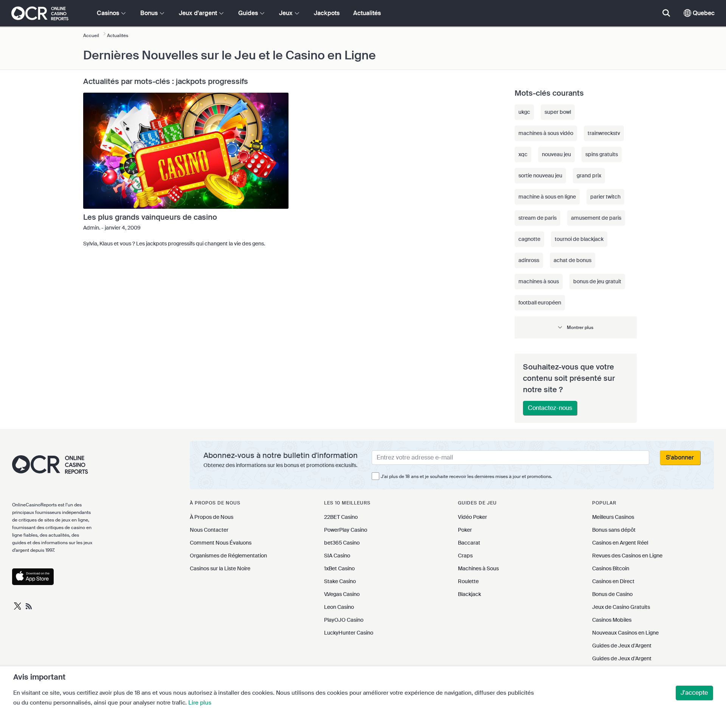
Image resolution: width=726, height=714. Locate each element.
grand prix (589, 175)
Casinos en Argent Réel (620, 542)
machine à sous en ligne (547, 196)
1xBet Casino (339, 568)
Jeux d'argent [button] (199, 13)
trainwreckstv (604, 133)
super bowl (557, 112)
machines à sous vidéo (545, 133)
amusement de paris (596, 217)
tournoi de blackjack (579, 239)
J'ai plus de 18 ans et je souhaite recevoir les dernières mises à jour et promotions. (466, 476)
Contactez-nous (550, 408)
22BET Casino (341, 517)
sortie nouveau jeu (540, 175)
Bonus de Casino (612, 594)
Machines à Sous (478, 568)
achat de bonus (572, 260)
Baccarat (469, 542)
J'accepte (694, 693)
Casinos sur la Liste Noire (220, 568)
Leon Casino (339, 607)
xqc (522, 154)
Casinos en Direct (613, 581)
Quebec (703, 13)
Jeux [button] (286, 13)
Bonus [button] (149, 13)
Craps (465, 555)
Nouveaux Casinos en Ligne (625, 632)
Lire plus (199, 702)
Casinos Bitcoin (610, 568)
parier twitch (605, 196)
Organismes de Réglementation (228, 555)
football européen (539, 302)
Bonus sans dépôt (614, 529)
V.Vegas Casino (342, 594)
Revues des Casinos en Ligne (627, 555)
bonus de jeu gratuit (597, 281)
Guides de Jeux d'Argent (622, 645)
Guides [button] (248, 13)
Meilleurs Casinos (613, 517)
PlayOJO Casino (343, 619)
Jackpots (327, 13)
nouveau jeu (556, 154)
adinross (528, 260)
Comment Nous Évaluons (220, 542)
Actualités (367, 13)
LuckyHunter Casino (348, 632)
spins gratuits (601, 154)
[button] (576, 327)
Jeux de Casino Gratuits (621, 607)
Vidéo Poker (472, 517)
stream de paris (537, 217)
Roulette (468, 581)
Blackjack (469, 594)
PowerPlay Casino (345, 529)
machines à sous (538, 281)
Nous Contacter (209, 529)
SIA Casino (337, 555)
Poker (465, 529)
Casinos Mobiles (611, 619)
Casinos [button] (109, 13)
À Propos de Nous (211, 517)
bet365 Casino (342, 542)
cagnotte (529, 239)
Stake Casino (340, 581)
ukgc (524, 112)
